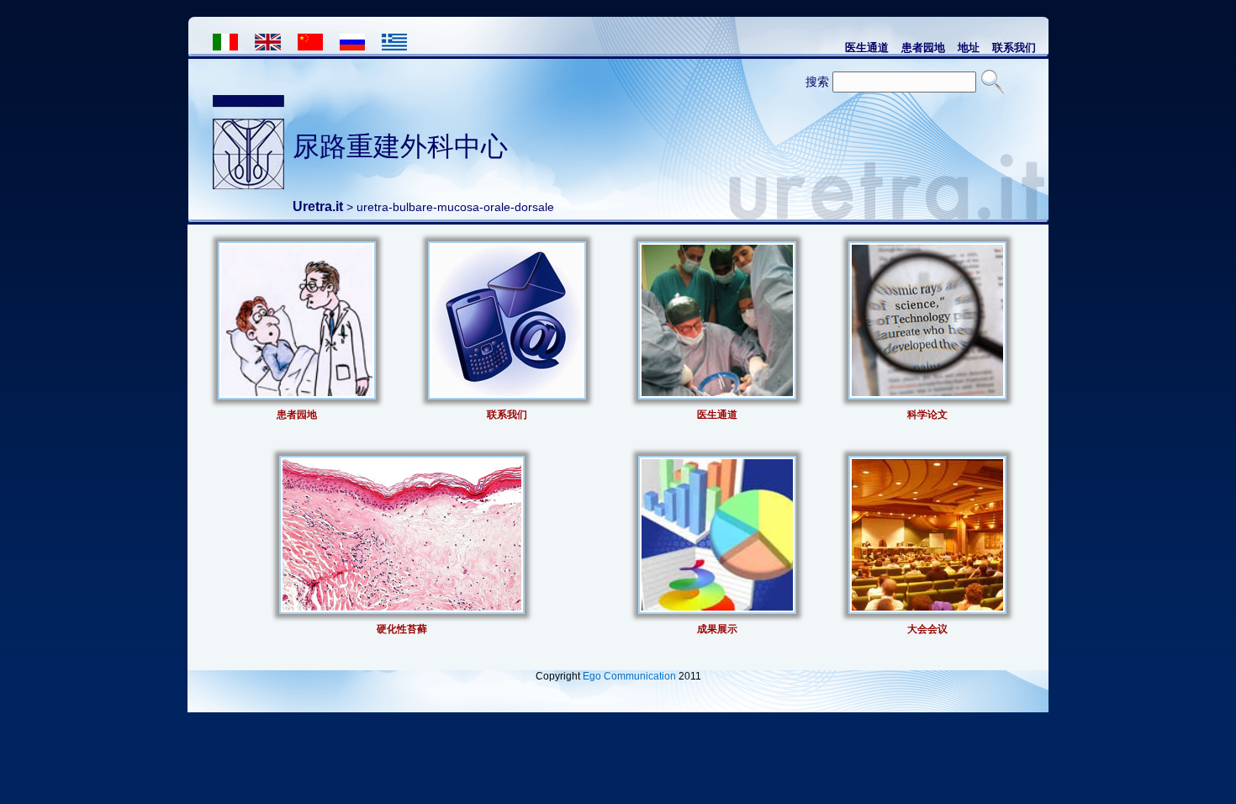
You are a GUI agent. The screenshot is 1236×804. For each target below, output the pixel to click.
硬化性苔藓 (402, 628)
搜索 (817, 81)
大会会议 (927, 628)
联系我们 (1014, 47)
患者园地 (923, 47)
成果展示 (717, 628)
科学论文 (927, 414)
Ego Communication (629, 676)
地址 (969, 47)
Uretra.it (318, 206)
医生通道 (867, 47)
